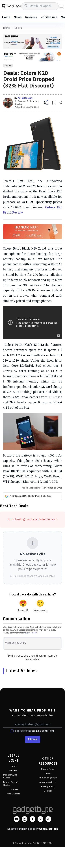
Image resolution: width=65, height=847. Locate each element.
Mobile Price (48, 17)
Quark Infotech (48, 829)
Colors (18, 28)
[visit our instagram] (24, 819)
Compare (13, 789)
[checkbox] (12, 731)
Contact (48, 791)
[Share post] (60, 103)
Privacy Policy (30, 633)
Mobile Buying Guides (10, 776)
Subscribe (32, 739)
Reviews (31, 17)
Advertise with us (47, 782)
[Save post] (53, 102)
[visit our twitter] (40, 819)
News (18, 17)
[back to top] (58, 839)
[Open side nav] (61, 6)
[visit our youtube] (17, 819)
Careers (48, 773)
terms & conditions (43, 731)
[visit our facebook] (32, 819)
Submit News (47, 769)
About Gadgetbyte (48, 778)
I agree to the (34, 731)
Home (6, 17)
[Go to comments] (46, 103)
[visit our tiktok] (48, 819)
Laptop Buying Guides (10, 783)
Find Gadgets (13, 794)
